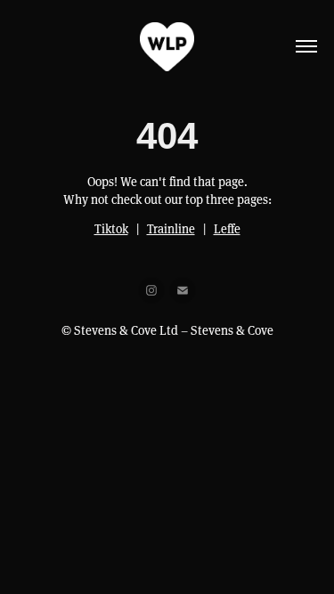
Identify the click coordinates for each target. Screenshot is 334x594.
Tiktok (111, 228)
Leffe (227, 228)
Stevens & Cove (232, 329)
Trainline (171, 228)
